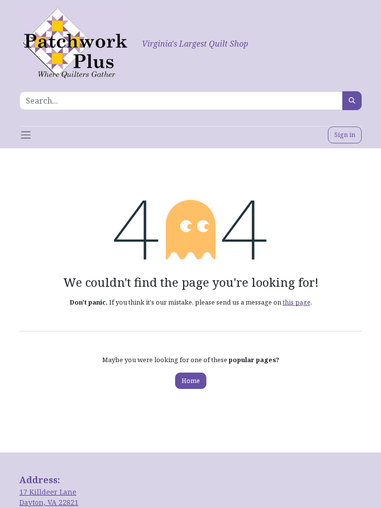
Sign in (344, 134)
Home (191, 380)
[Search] (352, 100)
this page (297, 302)
